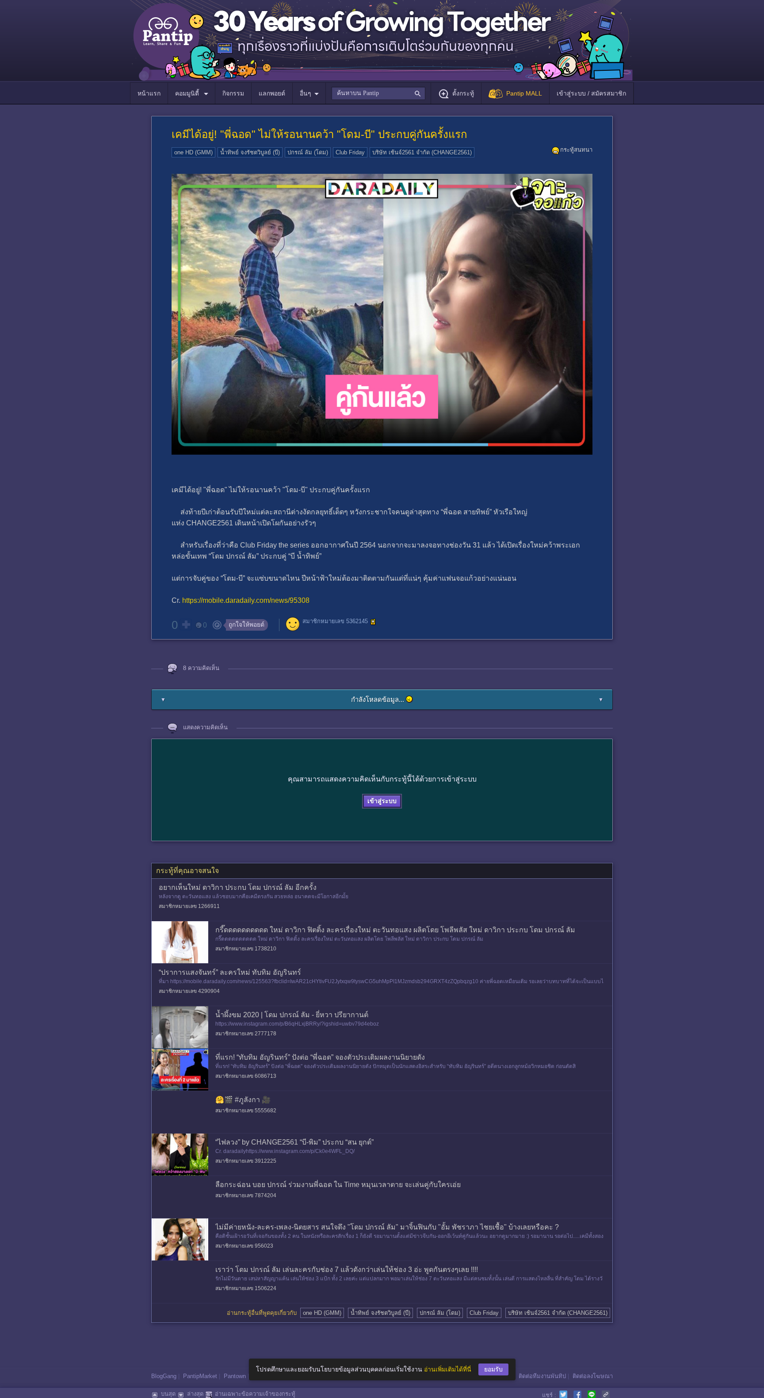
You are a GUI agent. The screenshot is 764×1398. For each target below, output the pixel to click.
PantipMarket (200, 1376)
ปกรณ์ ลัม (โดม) (307, 152)
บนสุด (168, 1393)
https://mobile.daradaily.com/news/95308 (245, 600)
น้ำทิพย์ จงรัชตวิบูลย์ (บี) (250, 152)
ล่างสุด (195, 1393)
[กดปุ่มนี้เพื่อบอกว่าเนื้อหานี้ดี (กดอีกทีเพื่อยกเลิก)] (186, 624)
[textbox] (378, 93)
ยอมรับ (493, 1369)
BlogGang (163, 1376)
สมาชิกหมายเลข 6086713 (245, 1076)
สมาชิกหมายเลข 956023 (244, 1246)
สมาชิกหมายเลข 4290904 (189, 991)
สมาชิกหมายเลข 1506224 (245, 1288)
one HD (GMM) (193, 152)
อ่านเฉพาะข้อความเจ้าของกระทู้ (255, 1393)
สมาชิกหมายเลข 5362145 (335, 621)
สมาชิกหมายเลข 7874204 (245, 1195)
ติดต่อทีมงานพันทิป (542, 1376)
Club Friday (350, 152)
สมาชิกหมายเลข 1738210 (245, 949)
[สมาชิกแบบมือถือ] (373, 621)
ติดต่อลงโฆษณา (593, 1376)
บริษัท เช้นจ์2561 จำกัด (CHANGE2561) (422, 152)
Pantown (235, 1376)
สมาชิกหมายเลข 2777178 (245, 1033)
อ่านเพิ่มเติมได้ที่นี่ (447, 1369)
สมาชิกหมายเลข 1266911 (189, 906)
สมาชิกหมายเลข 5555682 (245, 1110)
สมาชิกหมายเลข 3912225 (245, 1161)
